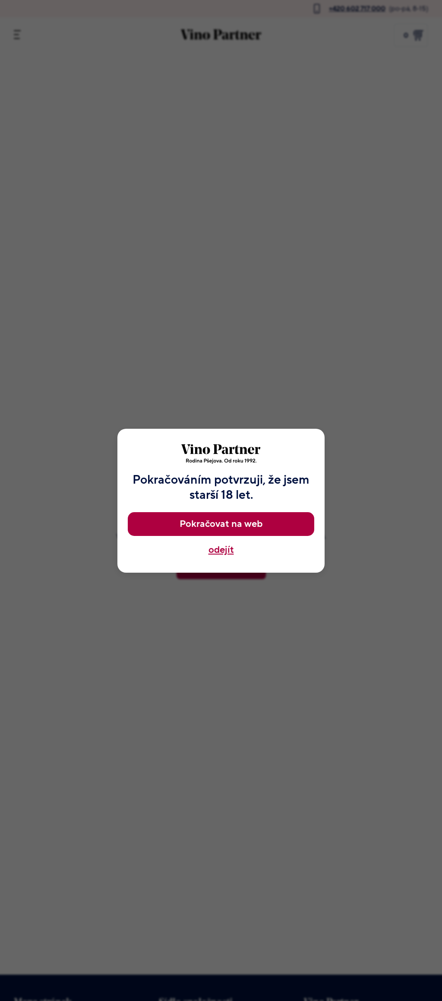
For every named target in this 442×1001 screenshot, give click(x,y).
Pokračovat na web (221, 524)
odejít (221, 550)
